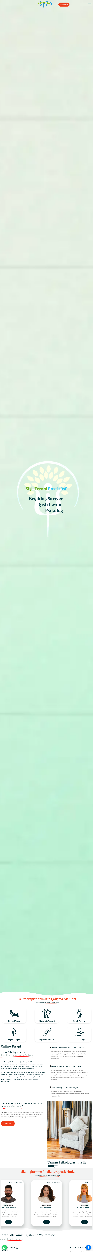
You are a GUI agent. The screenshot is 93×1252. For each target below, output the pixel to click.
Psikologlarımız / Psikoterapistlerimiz (47, 1172)
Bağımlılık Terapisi (47, 1040)
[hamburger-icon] (90, 4)
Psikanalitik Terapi (79, 1247)
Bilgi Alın (9, 1222)
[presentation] (6, 1205)
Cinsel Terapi (79, 1040)
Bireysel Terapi (14, 1021)
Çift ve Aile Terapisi (47, 1021)
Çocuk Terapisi (79, 1021)
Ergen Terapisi (14, 1040)
